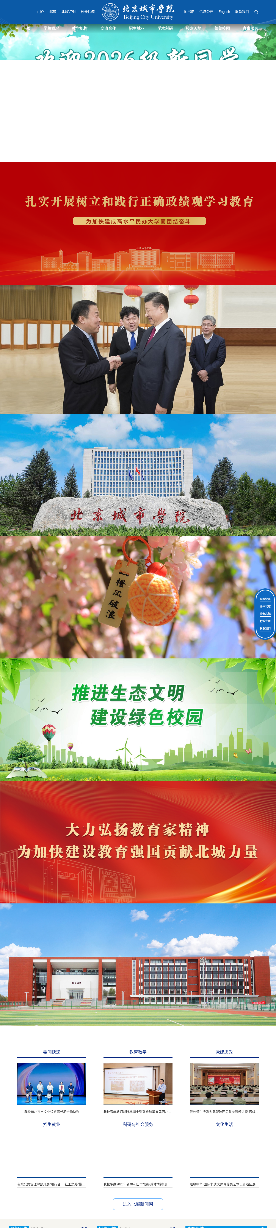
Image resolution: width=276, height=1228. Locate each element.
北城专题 (265, 621)
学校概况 (51, 28)
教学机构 (80, 28)
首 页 (23, 28)
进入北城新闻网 (138, 1204)
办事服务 (250, 28)
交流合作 (108, 28)
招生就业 (136, 28)
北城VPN (68, 12)
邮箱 (52, 12)
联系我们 (242, 12)
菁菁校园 (222, 28)
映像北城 (265, 613)
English (224, 12)
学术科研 (165, 28)
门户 (40, 12)
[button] (256, 12)
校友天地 (193, 28)
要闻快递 (265, 599)
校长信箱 (88, 12)
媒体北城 (265, 606)
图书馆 (189, 12)
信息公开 (206, 12)
